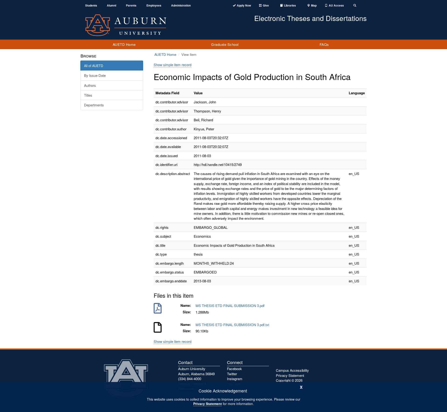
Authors (90, 85)
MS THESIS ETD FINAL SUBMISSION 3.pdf (231, 305)
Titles (88, 95)
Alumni (111, 5)
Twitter (232, 373)
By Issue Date (95, 75)
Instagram (234, 378)
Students (91, 5)
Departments (94, 104)
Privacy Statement (207, 403)
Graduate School (225, 44)
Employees (153, 5)
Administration (181, 5)
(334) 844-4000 (189, 378)
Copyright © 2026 (289, 380)
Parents (131, 5)
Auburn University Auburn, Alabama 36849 (196, 371)
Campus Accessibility (292, 370)
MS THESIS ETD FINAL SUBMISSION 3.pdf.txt (233, 324)
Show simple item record (172, 64)
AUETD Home (124, 44)
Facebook (234, 368)
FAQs (324, 44)
